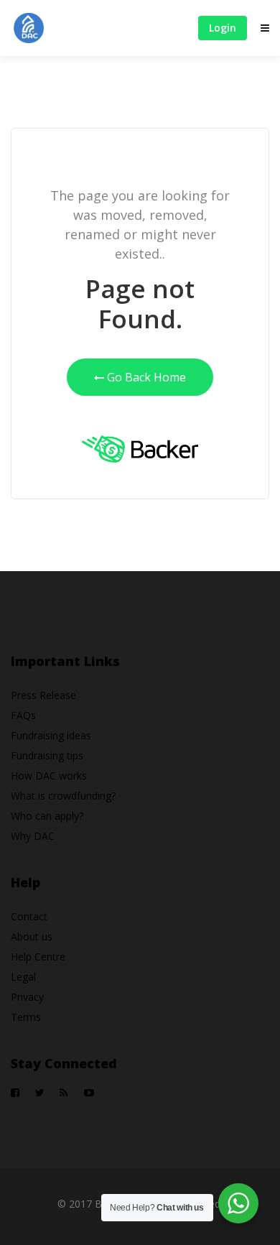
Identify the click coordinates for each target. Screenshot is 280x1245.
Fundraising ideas (51, 735)
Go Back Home (145, 377)
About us (31, 936)
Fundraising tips (47, 755)
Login (222, 27)
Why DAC (33, 836)
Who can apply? (47, 816)
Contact (29, 916)
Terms (26, 1017)
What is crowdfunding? (63, 795)
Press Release (43, 695)
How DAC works (49, 775)
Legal (23, 976)
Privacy (27, 997)
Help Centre (38, 956)
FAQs (23, 715)
